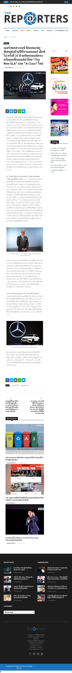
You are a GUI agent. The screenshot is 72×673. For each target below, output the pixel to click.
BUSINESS (13, 37)
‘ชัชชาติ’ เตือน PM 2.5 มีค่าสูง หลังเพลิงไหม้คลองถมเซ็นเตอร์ (59, 154)
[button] (65, 2)
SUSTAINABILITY (60, 30)
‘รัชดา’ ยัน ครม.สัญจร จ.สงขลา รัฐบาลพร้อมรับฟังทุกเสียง (59, 166)
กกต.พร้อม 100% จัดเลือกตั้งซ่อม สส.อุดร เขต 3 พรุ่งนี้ (58, 149)
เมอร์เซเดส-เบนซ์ (24, 385)
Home (7, 30)
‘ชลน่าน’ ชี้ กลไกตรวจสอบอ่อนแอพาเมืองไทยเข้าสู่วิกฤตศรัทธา (58, 160)
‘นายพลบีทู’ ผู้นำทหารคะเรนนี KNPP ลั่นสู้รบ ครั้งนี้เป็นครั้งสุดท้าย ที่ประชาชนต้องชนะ (57, 597)
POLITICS (15, 30)
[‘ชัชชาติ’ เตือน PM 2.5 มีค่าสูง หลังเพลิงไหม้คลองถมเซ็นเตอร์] (8, 579)
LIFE (42, 30)
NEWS (28, 30)
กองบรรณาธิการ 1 (9, 67)
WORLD (35, 30)
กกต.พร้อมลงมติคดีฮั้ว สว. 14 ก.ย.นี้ (58, 171)
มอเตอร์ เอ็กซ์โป (14, 385)
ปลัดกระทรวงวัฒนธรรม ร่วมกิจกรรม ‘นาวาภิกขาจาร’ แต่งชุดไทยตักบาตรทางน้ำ (57, 588)
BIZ (22, 30)
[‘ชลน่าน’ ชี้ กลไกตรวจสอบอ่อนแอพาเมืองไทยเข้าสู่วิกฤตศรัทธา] (8, 589)
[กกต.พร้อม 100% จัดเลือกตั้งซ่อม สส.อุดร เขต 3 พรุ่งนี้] (8, 570)
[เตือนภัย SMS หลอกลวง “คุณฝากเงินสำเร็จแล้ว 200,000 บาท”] (41, 570)
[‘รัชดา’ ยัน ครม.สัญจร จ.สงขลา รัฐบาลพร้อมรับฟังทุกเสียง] (8, 598)
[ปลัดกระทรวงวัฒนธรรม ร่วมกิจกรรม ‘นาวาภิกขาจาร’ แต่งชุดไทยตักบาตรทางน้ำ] (41, 589)
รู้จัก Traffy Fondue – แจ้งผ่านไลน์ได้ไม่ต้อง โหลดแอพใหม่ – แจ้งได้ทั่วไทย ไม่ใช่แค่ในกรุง (57, 579)
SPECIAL (49, 30)
